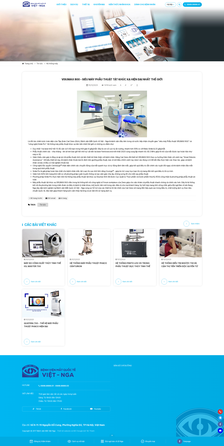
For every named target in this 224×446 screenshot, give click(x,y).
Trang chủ (28, 63)
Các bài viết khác (40, 225)
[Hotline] (220, 411)
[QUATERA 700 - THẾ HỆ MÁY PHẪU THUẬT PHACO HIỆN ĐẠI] (43, 303)
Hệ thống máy (52, 63)
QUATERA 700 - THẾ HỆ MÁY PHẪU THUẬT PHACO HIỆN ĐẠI (41, 325)
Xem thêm (195, 224)
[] (137, 85)
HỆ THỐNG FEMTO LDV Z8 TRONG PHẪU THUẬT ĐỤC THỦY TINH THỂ (133, 264)
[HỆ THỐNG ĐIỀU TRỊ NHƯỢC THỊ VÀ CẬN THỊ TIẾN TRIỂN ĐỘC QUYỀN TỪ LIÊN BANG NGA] (181, 243)
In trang (63, 198)
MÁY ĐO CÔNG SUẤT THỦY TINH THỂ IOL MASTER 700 (42, 264)
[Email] (220, 430)
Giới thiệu (61, 4)
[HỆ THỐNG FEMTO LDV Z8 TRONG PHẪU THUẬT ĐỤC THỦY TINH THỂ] (135, 243)
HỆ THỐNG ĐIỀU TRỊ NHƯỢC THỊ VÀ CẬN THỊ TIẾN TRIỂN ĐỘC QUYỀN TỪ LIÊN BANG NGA (179, 265)
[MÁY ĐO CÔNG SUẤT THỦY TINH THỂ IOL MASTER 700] (43, 243)
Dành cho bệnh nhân (144, 4)
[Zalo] (220, 418)
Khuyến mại (99, 4)
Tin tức (40, 63)
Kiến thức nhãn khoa (119, 4)
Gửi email (51, 198)
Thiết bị (86, 4)
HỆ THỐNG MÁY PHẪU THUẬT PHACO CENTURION (88, 264)
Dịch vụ (74, 4)
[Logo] (34, 4)
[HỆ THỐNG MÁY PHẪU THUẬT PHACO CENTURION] (89, 243)
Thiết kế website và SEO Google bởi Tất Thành (75, 431)
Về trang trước (36, 198)
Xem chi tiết (36, 282)
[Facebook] (220, 424)
